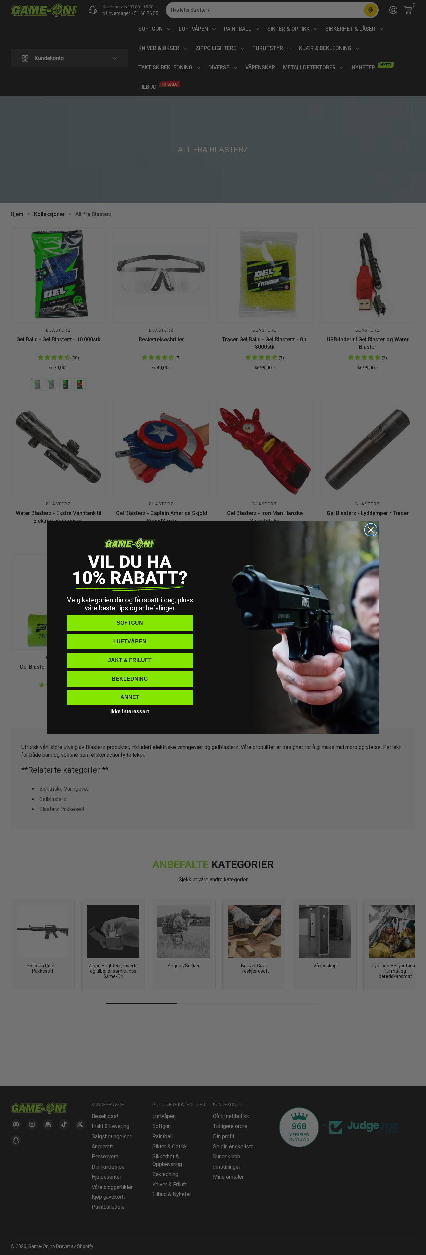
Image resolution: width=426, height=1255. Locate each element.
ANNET (129, 697)
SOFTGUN (130, 623)
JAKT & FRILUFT (130, 660)
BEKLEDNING (130, 679)
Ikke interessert (129, 711)
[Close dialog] (371, 530)
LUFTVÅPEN (129, 641)
